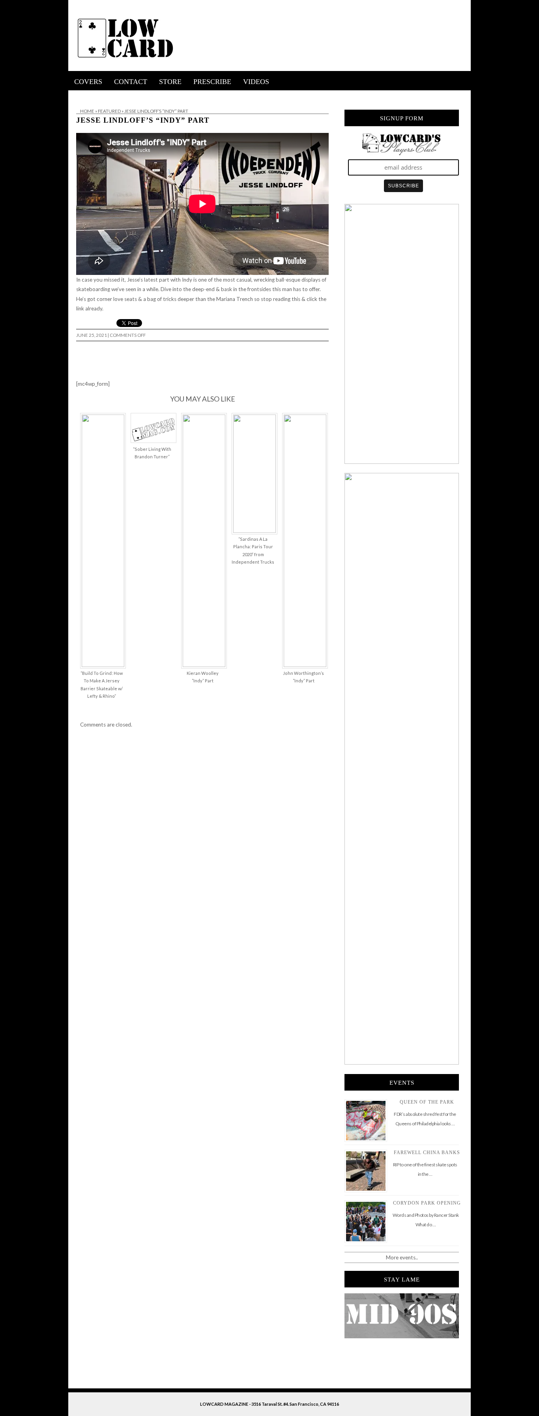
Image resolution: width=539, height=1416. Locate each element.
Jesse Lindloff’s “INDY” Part (143, 120)
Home (87, 111)
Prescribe (212, 82)
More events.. (402, 1257)
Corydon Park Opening (427, 1203)
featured (109, 111)
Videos (256, 82)
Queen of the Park (427, 1102)
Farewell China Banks (427, 1152)
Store (170, 82)
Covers (88, 82)
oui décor (79, 95)
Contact (130, 82)
